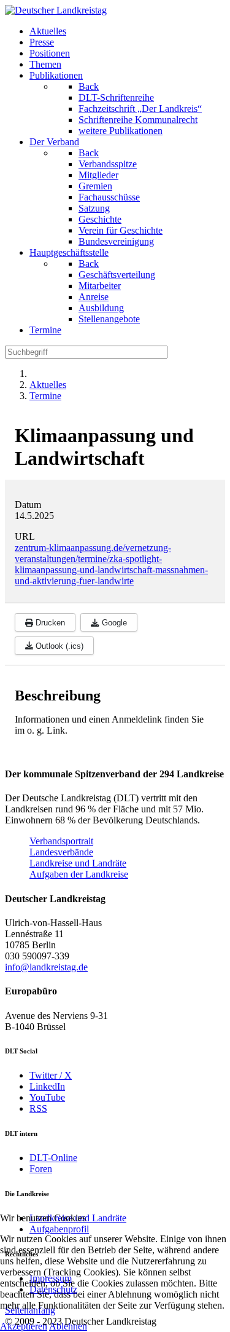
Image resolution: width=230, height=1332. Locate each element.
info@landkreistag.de (46, 967)
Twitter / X (50, 1075)
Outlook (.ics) (58, 646)
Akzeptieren (23, 1326)
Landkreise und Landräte (77, 863)
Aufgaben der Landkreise (78, 874)
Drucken (49, 622)
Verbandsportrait (61, 841)
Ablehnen (68, 1326)
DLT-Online (53, 1157)
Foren (40, 1169)
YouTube (47, 1097)
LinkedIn (47, 1086)
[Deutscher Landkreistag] (56, 10)
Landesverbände (61, 852)
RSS (38, 1108)
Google (113, 622)
